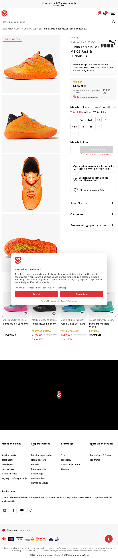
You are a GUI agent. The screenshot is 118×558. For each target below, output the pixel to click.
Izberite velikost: (80, 107)
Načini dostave (38, 459)
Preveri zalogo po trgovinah (89, 225)
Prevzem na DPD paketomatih (59, 3)
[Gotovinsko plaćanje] (57, 539)
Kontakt (35, 464)
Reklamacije (37, 473)
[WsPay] (29, 539)
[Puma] (108, 43)
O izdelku (76, 214)
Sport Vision (7, 28)
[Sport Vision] (4, 13)
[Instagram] (5, 510)
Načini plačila (8, 469)
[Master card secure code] (41, 539)
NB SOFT (64, 555)
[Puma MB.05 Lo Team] (44, 305)
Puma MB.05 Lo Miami (15, 323)
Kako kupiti (7, 464)
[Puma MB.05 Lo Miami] (16, 305)
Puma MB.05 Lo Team (44, 323)
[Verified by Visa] (51, 539)
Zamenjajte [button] (26, 529)
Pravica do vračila (39, 482)
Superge (37, 28)
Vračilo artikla (38, 478)
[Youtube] (22, 510)
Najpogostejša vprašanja (14, 478)
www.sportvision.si (44, 555)
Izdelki (18, 28)
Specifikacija (78, 203)
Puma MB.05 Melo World (99, 325)
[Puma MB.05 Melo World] (102, 305)
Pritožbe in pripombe (41, 455)
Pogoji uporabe (39, 469)
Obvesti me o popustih (87, 97)
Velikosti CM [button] (100, 112)
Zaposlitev (66, 459)
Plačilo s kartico (9, 473)
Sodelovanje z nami (70, 464)
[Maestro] (11, 539)
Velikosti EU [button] (76, 112)
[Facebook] (13, 510)
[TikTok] (31, 510)
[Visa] (19, 539)
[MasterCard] (4, 539)
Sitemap (65, 469)
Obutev (27, 28)
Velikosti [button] (88, 112)
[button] (59, 22)
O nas (63, 455)
